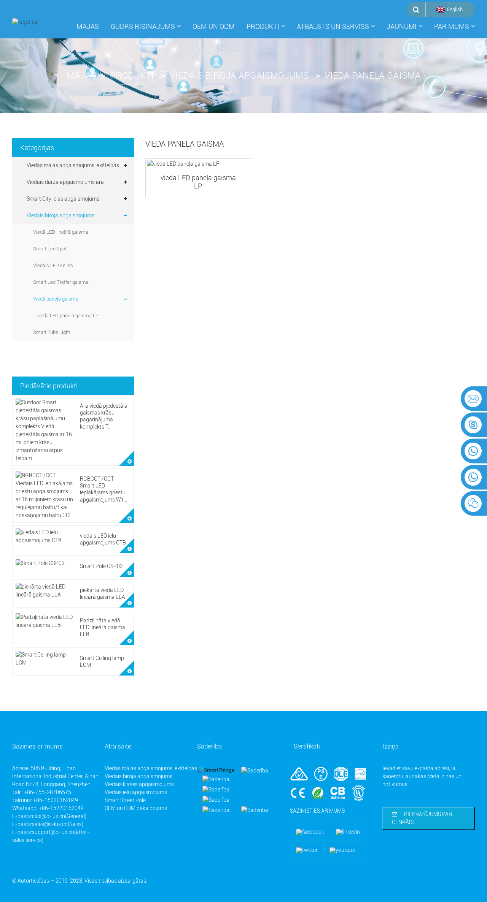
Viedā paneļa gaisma (373, 75)
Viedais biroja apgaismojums (239, 75)
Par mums (451, 26)
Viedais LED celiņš (53, 265)
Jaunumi (402, 26)
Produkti (263, 26)
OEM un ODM (214, 26)
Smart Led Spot (50, 249)
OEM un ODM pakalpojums (136, 808)
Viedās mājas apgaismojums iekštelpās (73, 165)
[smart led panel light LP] (198, 164)
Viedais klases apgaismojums (139, 784)
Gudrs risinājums (143, 26)
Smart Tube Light (51, 332)
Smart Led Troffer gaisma (61, 282)
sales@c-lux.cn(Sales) (57, 824)
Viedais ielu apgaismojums (136, 792)
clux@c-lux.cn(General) (59, 816)
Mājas (87, 26)
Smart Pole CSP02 (101, 566)
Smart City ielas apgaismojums (63, 199)
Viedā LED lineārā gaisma (60, 232)
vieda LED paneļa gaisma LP (68, 315)
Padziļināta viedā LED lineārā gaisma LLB (102, 627)
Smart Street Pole (125, 800)
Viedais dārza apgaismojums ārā (65, 182)
